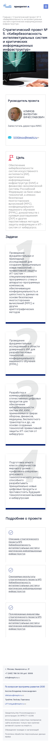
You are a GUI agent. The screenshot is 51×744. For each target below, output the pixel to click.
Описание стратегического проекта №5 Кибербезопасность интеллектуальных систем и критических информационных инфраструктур (25, 546)
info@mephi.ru (12, 677)
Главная (7, 17)
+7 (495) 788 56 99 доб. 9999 (19, 673)
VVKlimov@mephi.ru (26, 137)
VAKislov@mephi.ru (15, 695)
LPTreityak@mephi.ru (16, 704)
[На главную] (8, 6)
